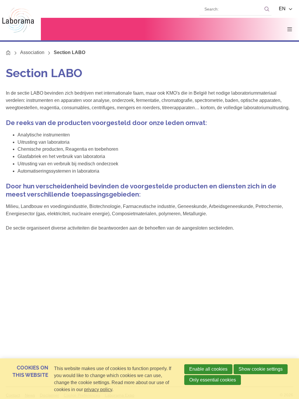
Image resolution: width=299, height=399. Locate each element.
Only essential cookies (212, 379)
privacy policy (98, 389)
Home (8, 52)
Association (32, 52)
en (283, 8)
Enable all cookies (208, 369)
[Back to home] (20, 20)
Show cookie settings (261, 369)
